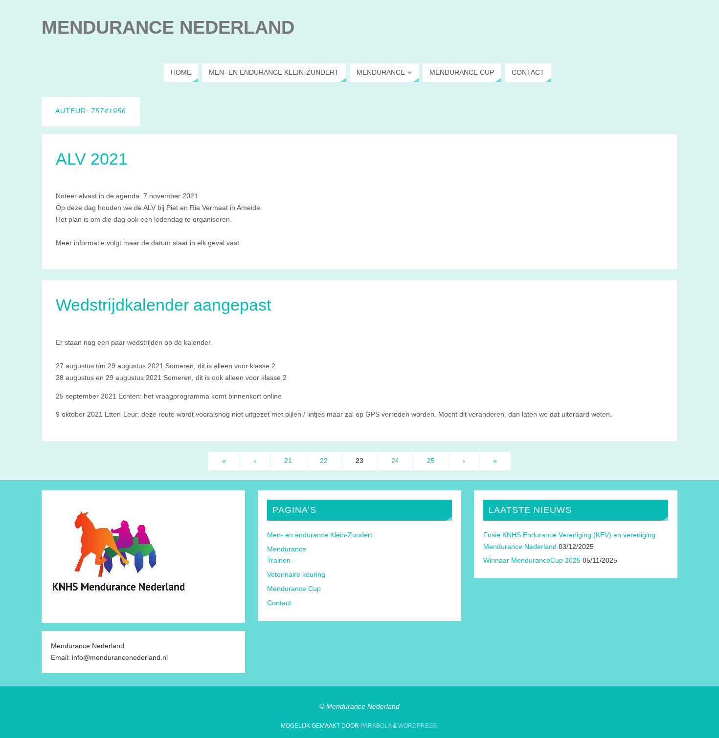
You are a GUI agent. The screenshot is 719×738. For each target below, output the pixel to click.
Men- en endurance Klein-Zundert (319, 535)
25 (431, 460)
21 (288, 460)
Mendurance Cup (294, 588)
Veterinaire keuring (296, 574)
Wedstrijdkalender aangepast (163, 304)
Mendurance (286, 549)
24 (395, 460)
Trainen (279, 560)
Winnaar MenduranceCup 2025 (532, 560)
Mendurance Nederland (168, 27)
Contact (279, 603)
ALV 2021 (92, 158)
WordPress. (418, 725)
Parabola (375, 725)
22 (324, 460)
